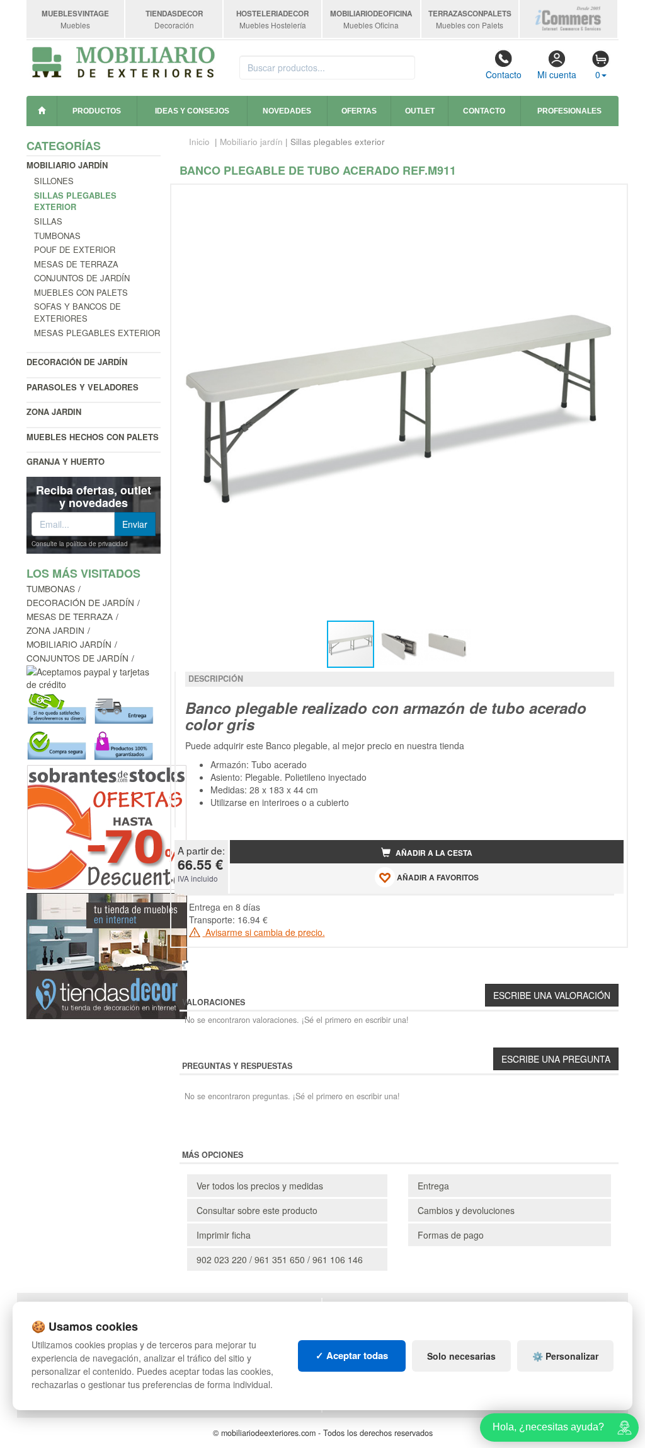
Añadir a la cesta (433, 853)
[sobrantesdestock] (106, 825)
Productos (96, 111)
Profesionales (569, 111)
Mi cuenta (556, 74)
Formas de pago (451, 1235)
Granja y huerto (65, 461)
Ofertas (359, 111)
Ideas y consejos (192, 111)
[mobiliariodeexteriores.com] (123, 60)
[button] (603, 199)
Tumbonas (57, 236)
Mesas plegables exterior (97, 333)
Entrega (433, 1185)
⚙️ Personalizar (565, 1356)
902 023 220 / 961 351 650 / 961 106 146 (280, 1259)
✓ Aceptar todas (352, 1355)
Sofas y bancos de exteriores (77, 312)
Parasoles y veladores (82, 387)
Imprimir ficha (224, 1235)
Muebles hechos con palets (92, 437)
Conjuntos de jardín (82, 278)
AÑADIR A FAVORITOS (437, 877)
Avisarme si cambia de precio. (264, 932)
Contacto (504, 74)
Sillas (48, 221)
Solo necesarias (461, 1356)
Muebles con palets (81, 292)
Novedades (287, 111)
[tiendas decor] (106, 954)
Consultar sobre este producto (257, 1210)
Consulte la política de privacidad (79, 543)
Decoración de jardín (76, 362)
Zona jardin (53, 411)
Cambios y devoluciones (466, 1210)
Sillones (54, 181)
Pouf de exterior (74, 249)
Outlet (420, 111)
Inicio (199, 142)
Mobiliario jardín (67, 165)
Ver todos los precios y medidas (260, 1185)
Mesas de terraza (76, 264)
